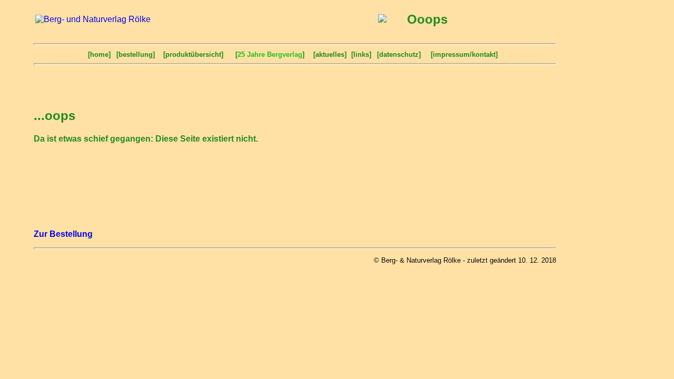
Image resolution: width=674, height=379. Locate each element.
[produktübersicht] (193, 54)
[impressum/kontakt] (464, 54)
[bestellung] (135, 54)
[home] (99, 54)
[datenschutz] (399, 54)
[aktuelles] (329, 54)
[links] (361, 54)
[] (269, 54)
